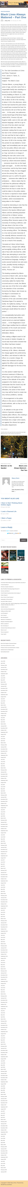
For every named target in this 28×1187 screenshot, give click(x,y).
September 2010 (4, 1031)
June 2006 (3, 1138)
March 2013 (3, 968)
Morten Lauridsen (4, 623)
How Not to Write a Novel (6, 601)
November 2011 (4, 1002)
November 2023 (4, 711)
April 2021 (3, 765)
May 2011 (3, 1014)
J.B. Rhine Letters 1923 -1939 (7, 603)
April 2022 (3, 740)
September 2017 (4, 855)
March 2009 (3, 1069)
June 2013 (3, 962)
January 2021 (3, 772)
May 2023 (3, 719)
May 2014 (3, 939)
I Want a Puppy (6, 518)
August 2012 (3, 983)
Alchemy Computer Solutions (7, 586)
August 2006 (3, 1134)
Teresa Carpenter (4, 632)
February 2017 (4, 870)
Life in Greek (3, 615)
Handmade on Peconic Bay (6, 599)
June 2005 (3, 1163)
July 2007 (3, 1111)
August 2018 (3, 832)
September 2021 (4, 755)
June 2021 (3, 761)
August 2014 (3, 933)
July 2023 (3, 717)
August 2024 (3, 696)
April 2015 (3, 916)
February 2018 (4, 845)
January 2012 (3, 998)
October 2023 (3, 713)
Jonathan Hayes (4, 607)
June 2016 (3, 887)
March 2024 (3, 705)
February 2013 (4, 970)
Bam (10, 1184)
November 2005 (4, 1153)
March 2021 (3, 767)
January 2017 (3, 872)
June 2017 (3, 862)
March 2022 (3, 742)
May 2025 (3, 680)
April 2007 (3, 1117)
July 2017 (3, 860)
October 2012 (3, 979)
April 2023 (3, 721)
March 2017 (3, 868)
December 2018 (4, 824)
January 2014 (3, 947)
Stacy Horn (7, 20)
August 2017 (3, 857)
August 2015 (3, 908)
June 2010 (3, 1037)
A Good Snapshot (4, 584)
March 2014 (3, 943)
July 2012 (3, 985)
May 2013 (3, 964)
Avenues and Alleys (5, 591)
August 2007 (3, 1109)
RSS (20, 533)
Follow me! (11, 533)
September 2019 (4, 805)
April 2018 (3, 841)
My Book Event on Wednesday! (7, 649)
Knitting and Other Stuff (5, 611)
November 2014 (4, 927)
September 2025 (4, 673)
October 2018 (3, 828)
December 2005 (4, 1150)
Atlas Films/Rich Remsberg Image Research (10, 588)
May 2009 (3, 1065)
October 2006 (3, 1130)
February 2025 (4, 684)
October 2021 (3, 753)
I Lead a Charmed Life (8, 511)
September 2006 (4, 1132)
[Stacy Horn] (14, 3)
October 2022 (3, 730)
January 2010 (3, 1048)
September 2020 (4, 780)
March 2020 (3, 793)
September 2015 (4, 906)
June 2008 (3, 1088)
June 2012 (3, 987)
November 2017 (4, 851)
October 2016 (3, 878)
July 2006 (3, 1136)
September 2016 (4, 880)
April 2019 (3, 816)
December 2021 (4, 749)
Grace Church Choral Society (7, 597)
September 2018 (4, 830)
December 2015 (4, 899)
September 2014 (4, 931)
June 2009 (3, 1063)
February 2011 (4, 1021)
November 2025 (4, 669)
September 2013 (4, 956)
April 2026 (3, 663)
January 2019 (3, 822)
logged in (8, 530)
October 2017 (3, 853)
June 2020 (3, 786)
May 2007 (3, 1115)
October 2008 (3, 1079)
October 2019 (3, 803)
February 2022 (4, 744)
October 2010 (3, 1029)
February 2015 (4, 920)
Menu (5, 6)
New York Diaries (4, 625)
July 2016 (3, 885)
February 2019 (4, 820)
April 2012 (3, 991)
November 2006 (4, 1127)
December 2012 (4, 975)
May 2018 (3, 839)
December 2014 (4, 924)
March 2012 (3, 994)
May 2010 (3, 1040)
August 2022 (3, 734)
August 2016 (3, 883)
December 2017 (4, 849)
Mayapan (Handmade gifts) (6, 621)
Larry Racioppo (4, 613)
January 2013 (3, 973)
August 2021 (3, 757)
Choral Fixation (4, 593)
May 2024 (3, 703)
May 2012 (3, 989)
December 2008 (4, 1075)
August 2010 (3, 1033)
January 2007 (3, 1123)
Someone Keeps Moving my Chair (8, 627)
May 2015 (3, 914)
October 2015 (3, 904)
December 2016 (4, 874)
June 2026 (3, 661)
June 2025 (3, 677)
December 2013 (4, 950)
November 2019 (4, 801)
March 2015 (3, 918)
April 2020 (3, 790)
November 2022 (4, 728)
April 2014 (3, 941)
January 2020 (3, 797)
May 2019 (3, 814)
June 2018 (3, 837)
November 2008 (4, 1077)
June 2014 (3, 937)
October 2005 (3, 1155)
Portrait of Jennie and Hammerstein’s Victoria (10, 647)
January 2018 (3, 847)
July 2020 (3, 784)
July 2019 (3, 809)
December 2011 (4, 1000)
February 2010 (4, 1046)
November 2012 (4, 977)
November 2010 (4, 1027)
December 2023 (4, 709)
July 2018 (3, 834)
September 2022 (4, 732)
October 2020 (3, 778)
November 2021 (4, 751)
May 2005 (3, 1165)
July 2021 (3, 759)
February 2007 (4, 1121)
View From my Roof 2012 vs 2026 (7, 645)
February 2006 (4, 1146)
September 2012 (4, 981)
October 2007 (3, 1104)
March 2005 (3, 1167)
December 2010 (4, 1025)
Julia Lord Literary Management (7, 609)
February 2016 (4, 895)
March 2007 (3, 1119)
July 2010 (3, 1035)
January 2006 (3, 1148)
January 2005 (3, 1171)
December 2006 (4, 1125)
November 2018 (4, 826)
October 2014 (3, 929)
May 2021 (3, 763)
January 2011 (3, 1023)
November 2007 (4, 1102)
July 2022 (3, 736)
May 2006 (3, 1140)
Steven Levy (3, 630)
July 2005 (3, 1161)
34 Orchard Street (4, 582)
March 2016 (3, 893)
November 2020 (4, 776)
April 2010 (3, 1042)
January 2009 (3, 1073)
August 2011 (3, 1008)
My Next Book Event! (5, 651)
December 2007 (4, 1100)
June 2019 (3, 811)
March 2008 (3, 1094)
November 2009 (4, 1052)
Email (16, 533)
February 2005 (4, 1169)
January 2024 (3, 707)
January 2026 (3, 667)
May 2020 (3, 788)
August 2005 (3, 1159)
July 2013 (3, 960)
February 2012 (4, 996)
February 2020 (4, 795)
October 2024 (3, 692)
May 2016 (3, 889)
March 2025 (3, 682)
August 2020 (3, 782)
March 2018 (3, 843)
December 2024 (4, 688)
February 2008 (4, 1096)
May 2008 (3, 1090)
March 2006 (3, 1144)
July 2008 (3, 1086)
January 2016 (3, 897)
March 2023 (3, 724)
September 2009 (4, 1056)
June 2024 (3, 700)
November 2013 (4, 952)
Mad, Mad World (4, 617)
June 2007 (3, 1113)
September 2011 (4, 1006)
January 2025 (3, 686)
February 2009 (4, 1071)
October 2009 (3, 1054)
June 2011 (3, 1012)
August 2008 (3, 1084)
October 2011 (3, 1004)
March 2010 (3, 1044)
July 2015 (3, 910)
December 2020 (4, 774)
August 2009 (3, 1058)
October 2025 (3, 671)
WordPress (4, 1184)
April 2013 (3, 966)
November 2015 (4, 901)
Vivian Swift (3, 634)
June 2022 (3, 738)
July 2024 (3, 698)
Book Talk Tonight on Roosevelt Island (8, 643)
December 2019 (4, 799)
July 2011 (3, 1010)
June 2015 (3, 912)
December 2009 (4, 1050)
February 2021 (4, 770)
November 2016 (4, 876)
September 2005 (4, 1157)
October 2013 (3, 954)
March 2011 (3, 1019)
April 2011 (3, 1017)
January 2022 (3, 747)
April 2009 (3, 1067)
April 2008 (3, 1092)
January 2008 (3, 1098)
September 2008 (4, 1081)
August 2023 (3, 715)
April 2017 (3, 866)
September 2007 (4, 1107)
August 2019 (3, 807)
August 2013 (3, 958)
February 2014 (4, 945)
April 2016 (3, 891)
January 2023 (3, 726)
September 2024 (4, 694)
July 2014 (3, 935)
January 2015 (3, 922)
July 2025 (3, 675)
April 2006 (3, 1142)
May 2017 (3, 864)
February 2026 (4, 665)
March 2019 (3, 818)
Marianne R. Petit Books (6, 619)
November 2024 (4, 690)
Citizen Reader (4, 595)
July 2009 (3, 1060)
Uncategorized (5, 11)
